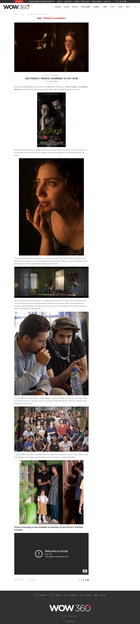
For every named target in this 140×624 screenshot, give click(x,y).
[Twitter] (118, 1)
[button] (25, 1)
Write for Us (68, 1)
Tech (112, 7)
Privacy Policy (85, 1)
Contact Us (107, 1)
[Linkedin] (122, 1)
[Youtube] (125, 1)
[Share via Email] (88, 580)
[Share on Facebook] (81, 580)
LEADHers (57, 7)
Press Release (54, 81)
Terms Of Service (97, 1)
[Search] (136, 7)
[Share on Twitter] (83, 580)
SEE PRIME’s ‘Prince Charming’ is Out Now (51, 78)
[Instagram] (120, 1)
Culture (66, 7)
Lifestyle (75, 7)
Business (96, 7)
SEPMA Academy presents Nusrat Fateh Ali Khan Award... (46, 1)
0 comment (33, 579)
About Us (60, 1)
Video (127, 7)
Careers (76, 1)
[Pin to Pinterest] (85, 580)
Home (15, 14)
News (105, 7)
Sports (120, 7)
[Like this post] (79, 580)
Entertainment (86, 7)
